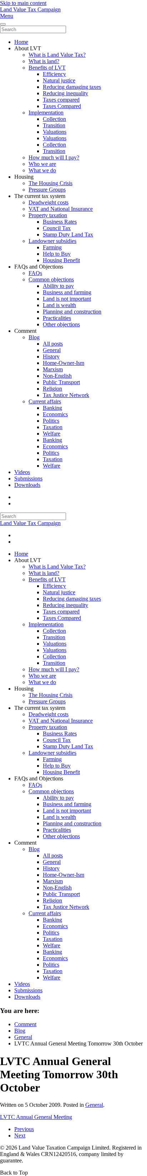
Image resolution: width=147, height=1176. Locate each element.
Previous (24, 1129)
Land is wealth (59, 305)
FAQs (35, 273)
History (51, 356)
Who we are (42, 164)
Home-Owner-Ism (63, 363)
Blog (34, 337)
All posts (53, 344)
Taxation (52, 427)
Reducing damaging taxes (72, 87)
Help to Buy (57, 254)
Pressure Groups (47, 190)
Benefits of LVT (47, 68)
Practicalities (57, 318)
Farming (52, 247)
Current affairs (45, 401)
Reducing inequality (65, 93)
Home (21, 42)
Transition (54, 125)
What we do (42, 170)
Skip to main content (23, 3)
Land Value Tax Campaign (30, 9)
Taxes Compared (62, 106)
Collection (54, 119)
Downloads (27, 485)
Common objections (51, 279)
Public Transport (61, 382)
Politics (51, 421)
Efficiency (54, 74)
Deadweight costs (49, 202)
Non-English (57, 376)
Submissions (28, 478)
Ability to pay (58, 286)
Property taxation (48, 215)
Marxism (53, 369)
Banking (52, 408)
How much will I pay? (54, 157)
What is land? (44, 61)
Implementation (46, 113)
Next (19, 1135)
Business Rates (60, 222)
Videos (22, 472)
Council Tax (57, 228)
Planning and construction (72, 312)
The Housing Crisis (50, 183)
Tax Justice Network (66, 395)
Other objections (61, 324)
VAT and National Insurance (61, 209)
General (52, 350)
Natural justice (59, 80)
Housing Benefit (61, 260)
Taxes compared (61, 100)
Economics (55, 414)
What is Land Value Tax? (57, 55)
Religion (52, 389)
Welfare (51, 434)
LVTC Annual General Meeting (36, 1117)
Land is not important (67, 299)
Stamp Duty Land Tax (68, 234)
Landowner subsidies (52, 241)
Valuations (54, 132)
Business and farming (67, 292)
